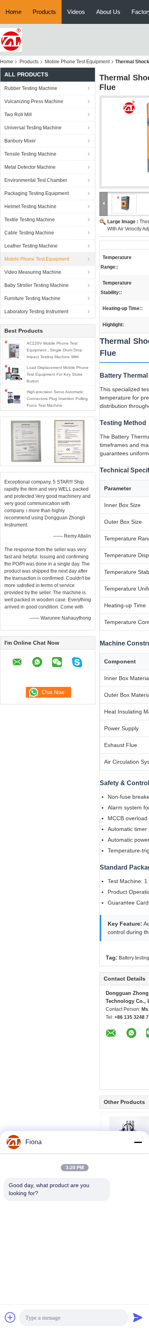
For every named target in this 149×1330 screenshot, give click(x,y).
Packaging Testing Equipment (36, 193)
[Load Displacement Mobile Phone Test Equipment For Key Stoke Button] (13, 373)
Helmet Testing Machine (30, 206)
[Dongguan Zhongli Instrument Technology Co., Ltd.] (11, 39)
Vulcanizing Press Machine (33, 101)
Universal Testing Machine (33, 128)
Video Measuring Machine (32, 272)
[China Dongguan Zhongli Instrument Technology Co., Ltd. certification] (26, 441)
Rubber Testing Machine (30, 88)
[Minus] (138, 1142)
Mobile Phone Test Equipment (77, 61)
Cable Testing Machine (29, 233)
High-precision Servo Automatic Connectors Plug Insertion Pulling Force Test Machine (57, 399)
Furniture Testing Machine (32, 298)
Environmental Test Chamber (35, 180)
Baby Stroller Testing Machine (36, 285)
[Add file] (10, 1317)
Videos (76, 11)
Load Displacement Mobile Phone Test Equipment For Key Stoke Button (58, 374)
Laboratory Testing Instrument (36, 311)
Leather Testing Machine (31, 246)
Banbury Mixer (20, 141)
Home (13, 11)
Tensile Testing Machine (30, 154)
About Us (108, 11)
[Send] (138, 1317)
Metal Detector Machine (30, 167)
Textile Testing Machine (29, 219)
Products (44, 11)
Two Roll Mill (18, 114)
